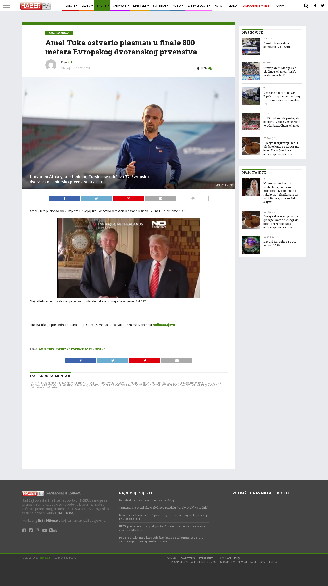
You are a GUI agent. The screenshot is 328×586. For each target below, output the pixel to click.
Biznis (86, 5)
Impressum (206, 558)
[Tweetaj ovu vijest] (97, 197)
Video (232, 5)
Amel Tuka (47, 349)
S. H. (71, 62)
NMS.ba (45, 557)
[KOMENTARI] (193, 197)
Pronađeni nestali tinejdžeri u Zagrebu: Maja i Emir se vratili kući (213, 562)
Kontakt (274, 562)
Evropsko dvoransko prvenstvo (81, 349)
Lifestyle (139, 5)
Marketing (188, 558)
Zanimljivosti (198, 5)
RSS (262, 562)
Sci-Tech (159, 5)
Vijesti (70, 5)
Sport (101, 5)
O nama (171, 558)
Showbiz (119, 5)
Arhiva (280, 5)
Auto (177, 5)
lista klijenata (49, 520)
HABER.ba (65, 513)
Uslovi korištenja (229, 558)
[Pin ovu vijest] (129, 197)
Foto (218, 5)
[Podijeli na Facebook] (65, 197)
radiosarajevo (164, 325)
